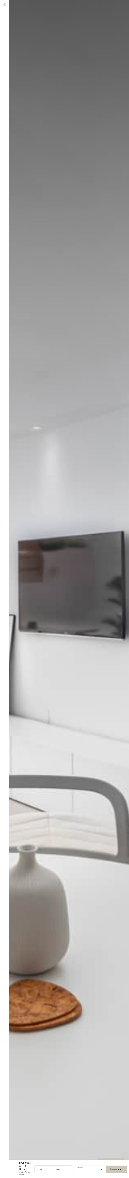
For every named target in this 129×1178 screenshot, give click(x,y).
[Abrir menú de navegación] (4, 4)
